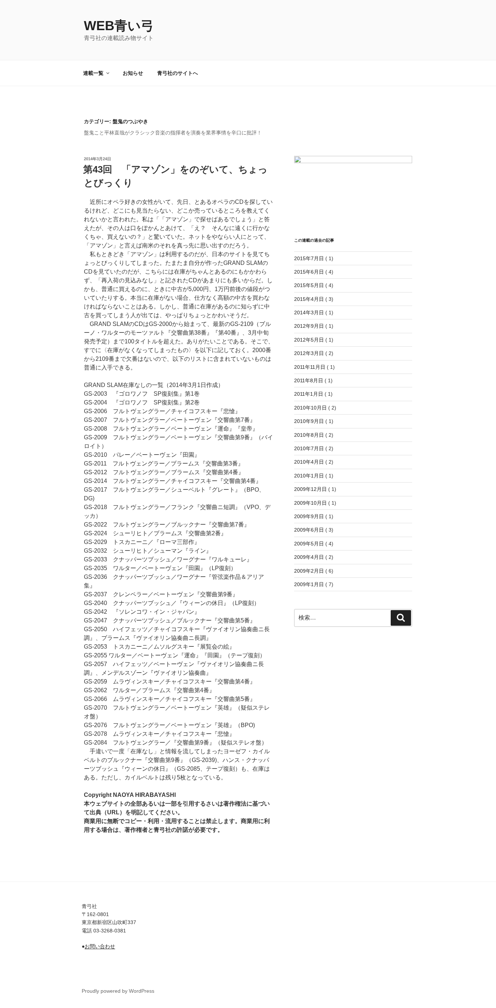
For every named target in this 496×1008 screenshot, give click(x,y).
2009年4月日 (309, 557)
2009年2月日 (309, 571)
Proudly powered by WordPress (118, 991)
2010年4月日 (309, 462)
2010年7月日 (309, 448)
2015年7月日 (309, 258)
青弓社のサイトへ (177, 73)
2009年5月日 (309, 544)
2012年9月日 (309, 326)
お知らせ (133, 73)
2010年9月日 (309, 421)
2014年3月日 (309, 312)
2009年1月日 (309, 584)
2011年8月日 (308, 380)
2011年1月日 (308, 394)
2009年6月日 (309, 530)
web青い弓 (119, 25)
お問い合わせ (100, 946)
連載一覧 (93, 73)
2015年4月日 (309, 299)
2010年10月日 (310, 408)
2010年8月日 (309, 435)
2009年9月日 (309, 516)
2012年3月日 (309, 353)
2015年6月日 (309, 272)
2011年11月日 (309, 367)
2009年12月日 (310, 489)
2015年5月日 (309, 285)
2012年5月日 (309, 340)
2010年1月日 (309, 476)
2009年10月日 (310, 503)
